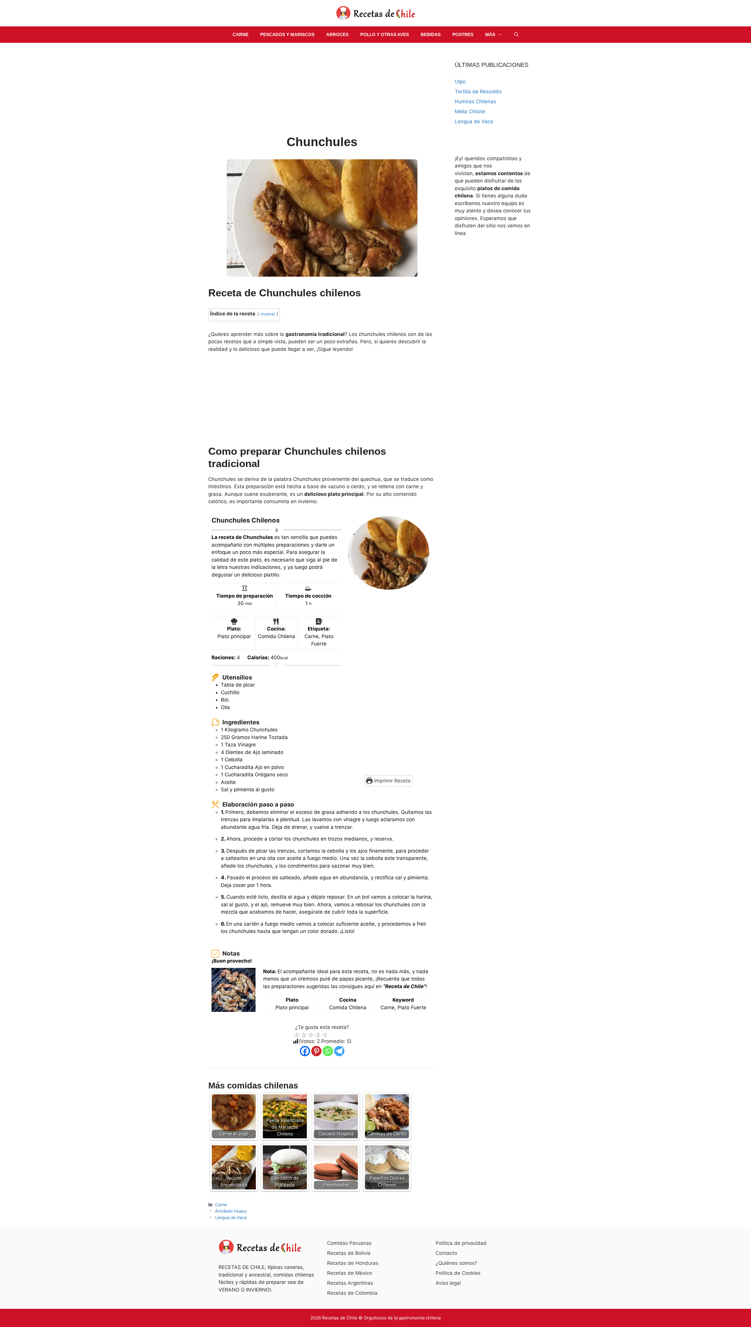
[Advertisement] (322, 90)
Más (490, 34)
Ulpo (460, 81)
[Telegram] (339, 1051)
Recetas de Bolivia (349, 1253)
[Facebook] (305, 1051)
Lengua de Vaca (230, 1217)
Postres (462, 34)
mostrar (268, 314)
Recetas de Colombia (352, 1293)
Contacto (446, 1253)
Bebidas (431, 34)
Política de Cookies (458, 1273)
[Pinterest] (316, 1051)
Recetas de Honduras (352, 1263)
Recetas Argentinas (350, 1283)
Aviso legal (448, 1283)
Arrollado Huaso (231, 1210)
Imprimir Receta (392, 781)
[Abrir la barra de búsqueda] (516, 34)
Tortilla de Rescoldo (478, 91)
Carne (240, 34)
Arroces (337, 34)
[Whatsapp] (328, 1051)
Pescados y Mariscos (287, 34)
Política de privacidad (461, 1243)
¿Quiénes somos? (456, 1263)
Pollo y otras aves (384, 34)
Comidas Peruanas (349, 1243)
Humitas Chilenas (475, 101)
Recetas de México (349, 1273)
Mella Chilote (470, 111)
